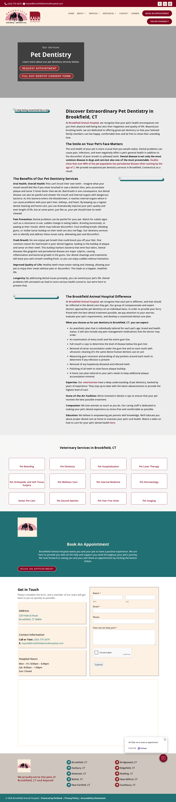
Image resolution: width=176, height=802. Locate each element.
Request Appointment (39, 68)
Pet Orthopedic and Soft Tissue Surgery (27, 483)
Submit (99, 664)
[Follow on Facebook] (160, 4)
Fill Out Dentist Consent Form (46, 76)
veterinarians (90, 382)
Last (127, 602)
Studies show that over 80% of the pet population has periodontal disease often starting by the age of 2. (114, 163)
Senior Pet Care (26, 500)
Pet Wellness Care (67, 482)
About (80, 13)
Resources (108, 13)
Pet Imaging (149, 500)
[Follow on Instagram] (170, 4)
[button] (163, 758)
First (94, 602)
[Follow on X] (165, 4)
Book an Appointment (157, 13)
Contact (123, 13)
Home (71, 13)
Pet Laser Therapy (149, 466)
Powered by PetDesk (51, 798)
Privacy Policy (72, 798)
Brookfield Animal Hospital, (84, 122)
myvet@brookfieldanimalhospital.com (43, 643)
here (112, 422)
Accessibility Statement (93, 798)
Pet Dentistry (67, 466)
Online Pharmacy (159, 21)
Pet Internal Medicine (108, 482)
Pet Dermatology (149, 482)
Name (97, 593)
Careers (135, 13)
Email (96, 606)
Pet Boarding (27, 466)
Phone (96, 617)
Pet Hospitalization (108, 466)
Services (93, 13)
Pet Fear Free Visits (108, 500)
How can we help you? (105, 627)
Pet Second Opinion (67, 500)
